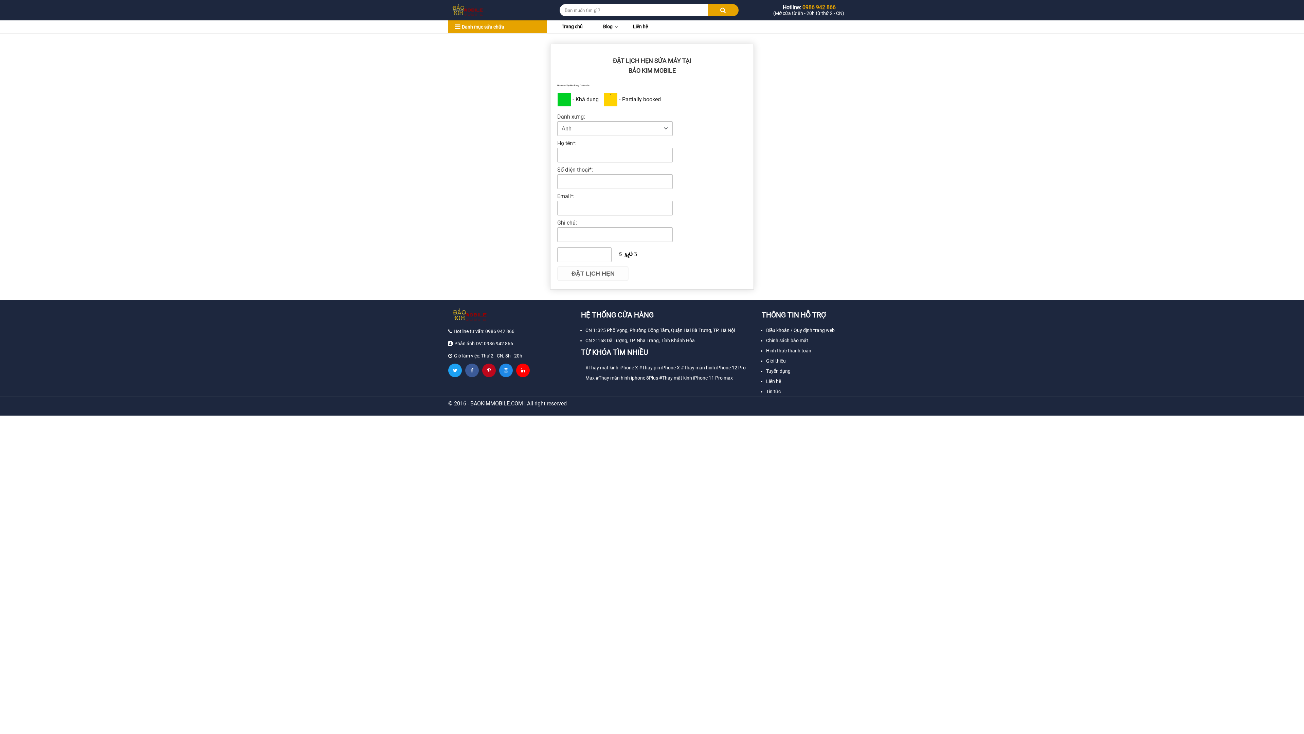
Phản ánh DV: (483, 343)
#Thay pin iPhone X (659, 367)
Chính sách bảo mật (787, 340)
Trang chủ (572, 26)
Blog (608, 26)
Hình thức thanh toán (788, 350)
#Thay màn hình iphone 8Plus (627, 378)
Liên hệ (640, 26)
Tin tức (773, 391)
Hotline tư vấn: (484, 331)
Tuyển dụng (778, 371)
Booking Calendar (580, 85)
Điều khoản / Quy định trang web (800, 330)
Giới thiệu (776, 361)
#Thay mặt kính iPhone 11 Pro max (696, 378)
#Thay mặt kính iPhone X (611, 367)
